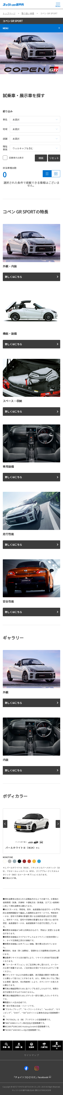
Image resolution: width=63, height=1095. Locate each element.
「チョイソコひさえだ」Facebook (30, 1077)
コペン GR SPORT (13, 21)
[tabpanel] (31, 53)
